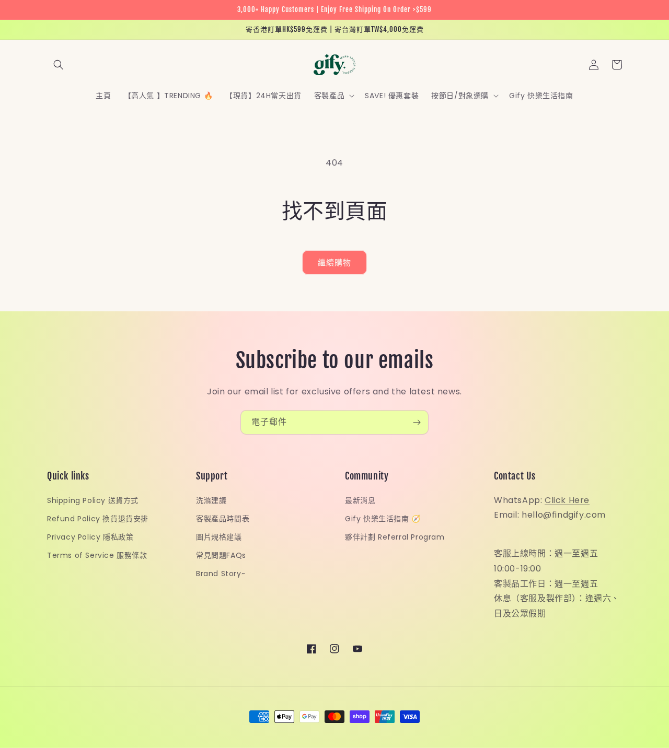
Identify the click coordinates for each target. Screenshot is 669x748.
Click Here (567, 500)
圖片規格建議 (219, 537)
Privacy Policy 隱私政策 (90, 537)
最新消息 (360, 500)
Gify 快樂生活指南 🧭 (383, 518)
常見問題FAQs (221, 555)
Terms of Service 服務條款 (97, 555)
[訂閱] (416, 422)
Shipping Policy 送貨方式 (93, 500)
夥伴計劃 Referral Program (395, 537)
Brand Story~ (220, 573)
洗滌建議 (211, 500)
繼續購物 (334, 262)
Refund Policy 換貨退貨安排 (97, 518)
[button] (58, 64)
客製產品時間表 (222, 518)
